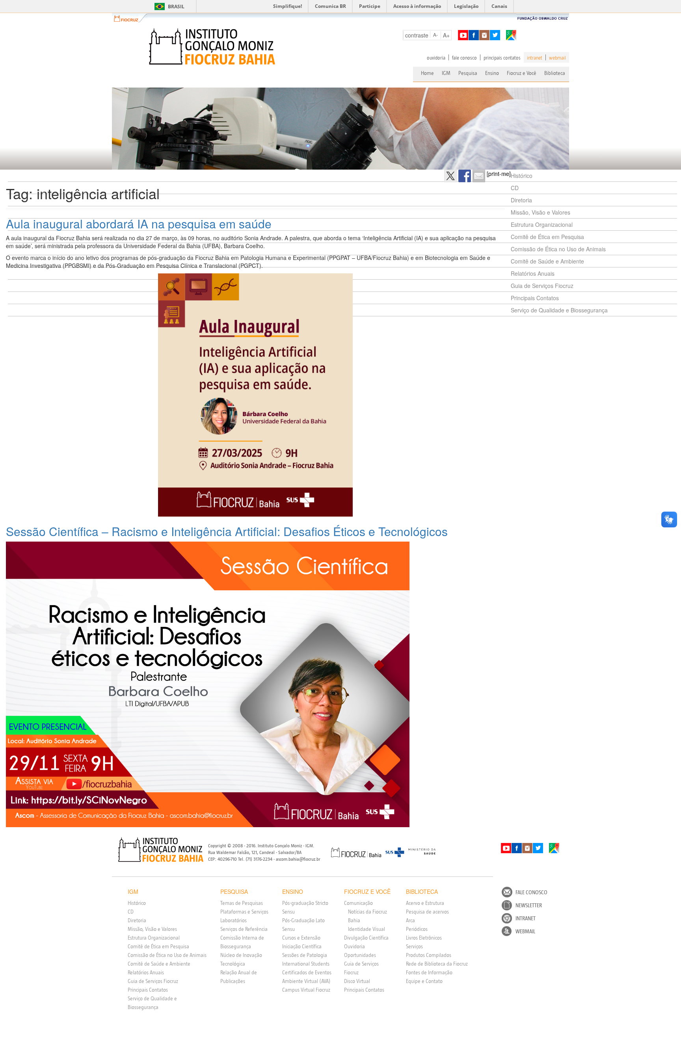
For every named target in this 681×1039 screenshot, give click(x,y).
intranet (534, 57)
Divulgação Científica (366, 937)
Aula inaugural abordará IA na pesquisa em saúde (139, 223)
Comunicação (358, 903)
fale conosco (464, 57)
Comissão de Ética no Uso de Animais (558, 249)
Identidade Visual (366, 929)
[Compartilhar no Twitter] (450, 176)
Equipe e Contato (424, 981)
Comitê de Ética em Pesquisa (547, 237)
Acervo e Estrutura (425, 903)
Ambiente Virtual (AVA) (306, 981)
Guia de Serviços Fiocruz (542, 286)
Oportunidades (360, 955)
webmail (557, 57)
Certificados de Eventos (306, 972)
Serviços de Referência (244, 929)
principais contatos (502, 57)
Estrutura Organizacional (542, 224)
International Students (305, 964)
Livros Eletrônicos (424, 937)
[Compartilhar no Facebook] (464, 176)
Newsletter (528, 905)
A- (435, 34)
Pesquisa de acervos (427, 911)
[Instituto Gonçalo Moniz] (211, 46)
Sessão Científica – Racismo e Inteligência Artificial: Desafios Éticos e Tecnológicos (227, 531)
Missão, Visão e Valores (540, 212)
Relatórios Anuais (532, 273)
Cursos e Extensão (301, 937)
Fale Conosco (531, 892)
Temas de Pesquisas (241, 903)
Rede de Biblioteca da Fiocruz (437, 964)
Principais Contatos (535, 298)
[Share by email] (479, 176)
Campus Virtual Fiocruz (306, 990)
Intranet (525, 918)
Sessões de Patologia (304, 955)
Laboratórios (233, 920)
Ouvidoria (354, 946)
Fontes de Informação (429, 972)
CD (515, 188)
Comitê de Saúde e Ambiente (547, 261)
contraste (416, 35)
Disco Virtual (357, 981)
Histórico (521, 175)
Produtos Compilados (428, 955)
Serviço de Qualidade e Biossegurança (559, 310)
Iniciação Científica (302, 946)
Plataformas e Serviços (244, 911)
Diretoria (521, 200)
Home (427, 73)
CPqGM (161, 849)
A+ (446, 35)
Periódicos (417, 929)
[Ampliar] (342, 284)
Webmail (525, 931)
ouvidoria (436, 57)
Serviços (414, 946)
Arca (410, 920)
